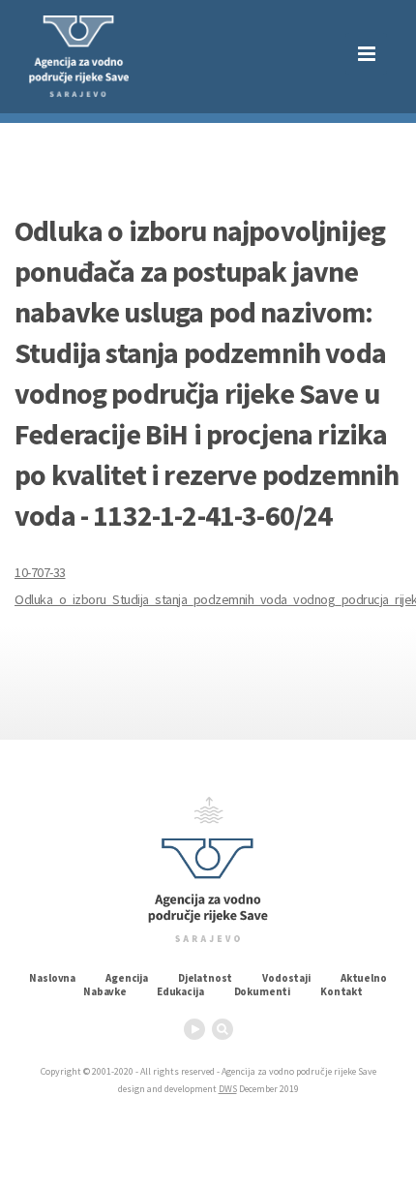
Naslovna (52, 978)
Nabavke (105, 991)
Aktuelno (364, 978)
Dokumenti (262, 991)
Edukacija (180, 991)
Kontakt (341, 991)
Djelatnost (205, 978)
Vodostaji (286, 978)
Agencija (126, 978)
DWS (228, 1088)
